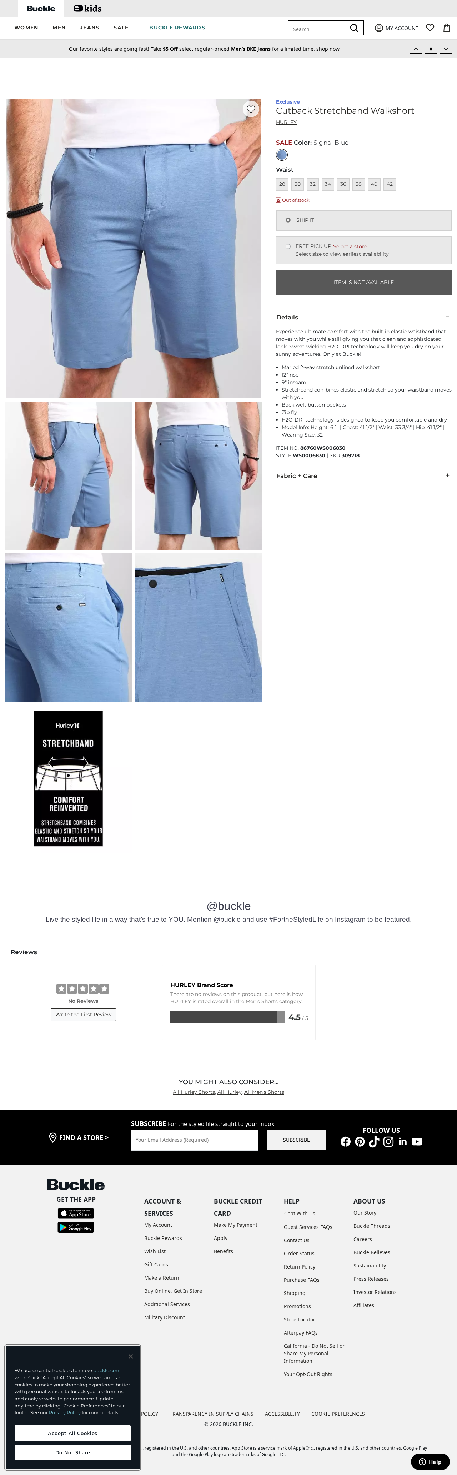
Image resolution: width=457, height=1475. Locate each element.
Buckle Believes (371, 1252)
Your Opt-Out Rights (308, 1374)
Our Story (364, 1212)
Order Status (299, 1253)
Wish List (155, 1251)
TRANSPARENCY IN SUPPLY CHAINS (211, 1413)
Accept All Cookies (72, 1433)
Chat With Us (299, 1213)
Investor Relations (375, 1292)
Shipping (295, 1293)
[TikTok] (374, 1140)
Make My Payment (235, 1224)
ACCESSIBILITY (282, 1413)
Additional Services (167, 1304)
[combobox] (322, 28)
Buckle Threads (371, 1225)
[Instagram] (388, 1140)
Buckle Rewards (163, 1238)
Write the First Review (83, 1014)
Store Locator (299, 1319)
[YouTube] (417, 1140)
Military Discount (164, 1317)
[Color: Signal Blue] (282, 155)
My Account (158, 1224)
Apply (220, 1238)
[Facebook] (345, 1140)
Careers (362, 1239)
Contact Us (297, 1240)
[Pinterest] (360, 1140)
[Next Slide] (446, 48)
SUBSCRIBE (296, 1139)
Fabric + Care (296, 475)
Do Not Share (72, 1452)
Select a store (350, 246)
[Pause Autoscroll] (431, 48)
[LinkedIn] (403, 1140)
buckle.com (107, 1370)
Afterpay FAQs (301, 1332)
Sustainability (369, 1265)
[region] (73, 1407)
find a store (84, 1137)
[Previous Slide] (416, 48)
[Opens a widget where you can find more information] (430, 1462)
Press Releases (371, 1278)
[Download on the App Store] (76, 1212)
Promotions (297, 1306)
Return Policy (299, 1266)
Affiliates (363, 1305)
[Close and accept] (131, 1356)
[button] (26, 28)
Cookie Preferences (338, 1413)
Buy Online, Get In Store (173, 1290)
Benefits (223, 1251)
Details (287, 317)
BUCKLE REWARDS (177, 27)
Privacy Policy (65, 1412)
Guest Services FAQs (308, 1227)
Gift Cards (156, 1264)
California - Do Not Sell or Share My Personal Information (314, 1353)
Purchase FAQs (302, 1279)
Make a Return (161, 1277)
